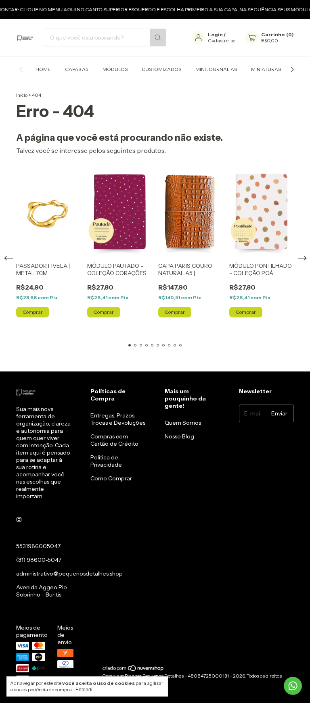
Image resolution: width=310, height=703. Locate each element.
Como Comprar (111, 478)
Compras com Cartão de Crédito (114, 440)
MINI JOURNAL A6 (216, 69)
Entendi (83, 690)
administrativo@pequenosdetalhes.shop (69, 573)
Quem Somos (183, 422)
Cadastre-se (221, 41)
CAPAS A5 (76, 69)
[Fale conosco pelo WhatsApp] (293, 686)
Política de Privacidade (106, 461)
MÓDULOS (115, 69)
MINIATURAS (266, 69)
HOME (43, 69)
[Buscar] (158, 37)
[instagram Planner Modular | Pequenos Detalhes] (19, 519)
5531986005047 (38, 546)
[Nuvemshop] (133, 670)
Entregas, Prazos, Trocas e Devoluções (117, 419)
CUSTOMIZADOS (161, 69)
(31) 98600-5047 (38, 559)
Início (21, 95)
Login (215, 34)
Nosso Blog (179, 436)
